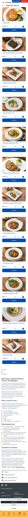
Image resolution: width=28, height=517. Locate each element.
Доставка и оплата (5, 495)
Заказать (14, 30)
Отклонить (14, 504)
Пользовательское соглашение (18, 498)
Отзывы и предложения (6, 488)
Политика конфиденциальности (19, 493)
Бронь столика (16, 1)
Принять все (14, 502)
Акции (2, 492)
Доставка (24, 1)
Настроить (14, 508)
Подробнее (19, 499)
